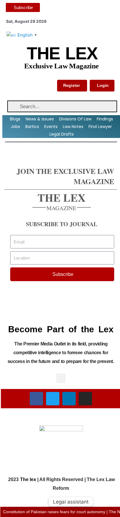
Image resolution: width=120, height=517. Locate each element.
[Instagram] (85, 398)
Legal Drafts (62, 134)
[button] (61, 378)
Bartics (32, 126)
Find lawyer (100, 126)
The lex (28, 479)
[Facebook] (36, 398)
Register (71, 85)
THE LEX (62, 53)
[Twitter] (52, 398)
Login (103, 85)
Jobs (15, 126)
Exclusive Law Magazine (61, 66)
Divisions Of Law (75, 119)
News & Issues (40, 119)
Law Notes (73, 126)
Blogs (15, 119)
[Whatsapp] (104, 502)
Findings (105, 119)
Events (51, 126)
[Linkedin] (69, 398)
